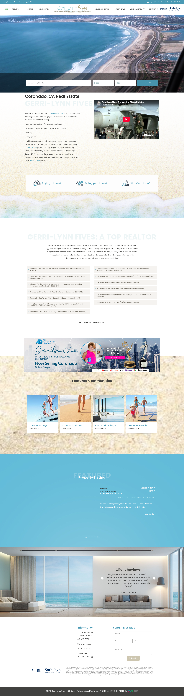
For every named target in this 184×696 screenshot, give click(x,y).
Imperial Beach (138, 425)
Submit (133, 658)
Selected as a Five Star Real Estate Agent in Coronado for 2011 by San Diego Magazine (57, 277)
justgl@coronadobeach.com (13, 2)
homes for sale (31, 147)
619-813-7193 (35, 160)
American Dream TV (137, 9)
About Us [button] (15, 9)
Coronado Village (105, 425)
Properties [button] (29, 9)
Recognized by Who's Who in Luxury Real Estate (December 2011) (55, 298)
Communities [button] (44, 9)
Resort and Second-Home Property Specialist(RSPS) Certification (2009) (125, 276)
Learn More (33, 428)
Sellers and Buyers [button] (102, 9)
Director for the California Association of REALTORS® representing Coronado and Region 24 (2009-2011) (56, 285)
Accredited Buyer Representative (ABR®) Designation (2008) (120, 288)
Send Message (84, 644)
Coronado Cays (38, 425)
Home (6, 9)
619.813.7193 (175, 2)
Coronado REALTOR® (56, 113)
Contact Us (153, 9)
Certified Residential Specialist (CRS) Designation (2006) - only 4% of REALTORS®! (124, 295)
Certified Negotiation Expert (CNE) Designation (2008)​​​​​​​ (118, 282)
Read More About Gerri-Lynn (91, 322)
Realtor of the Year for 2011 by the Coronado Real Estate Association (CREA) (57, 269)
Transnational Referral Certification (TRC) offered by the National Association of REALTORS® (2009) (123, 269)
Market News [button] (120, 9)
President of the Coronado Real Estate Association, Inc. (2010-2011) (56, 292)
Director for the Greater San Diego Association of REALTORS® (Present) (58, 312)
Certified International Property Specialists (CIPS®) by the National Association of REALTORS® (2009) (56, 305)
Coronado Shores (72, 425)
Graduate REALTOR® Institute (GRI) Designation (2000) (118, 302)
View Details (149, 514)
